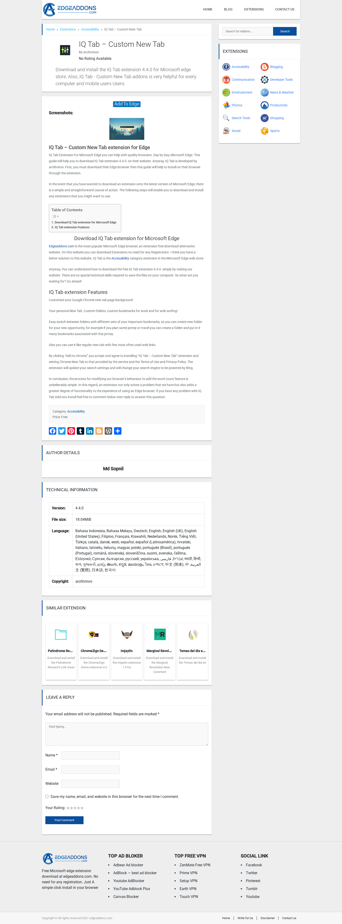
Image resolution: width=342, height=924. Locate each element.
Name (51, 755)
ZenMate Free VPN (195, 865)
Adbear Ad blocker (128, 865)
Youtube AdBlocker (128, 881)
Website (51, 783)
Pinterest (253, 881)
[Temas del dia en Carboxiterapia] (192, 634)
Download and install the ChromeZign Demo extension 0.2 (94, 662)
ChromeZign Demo (94, 651)
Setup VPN (188, 881)
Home (207, 9)
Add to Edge (61, 676)
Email (51, 769)
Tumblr (252, 889)
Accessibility (90, 29)
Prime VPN (188, 873)
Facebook (254, 865)
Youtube (252, 896)
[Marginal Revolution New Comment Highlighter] (160, 634)
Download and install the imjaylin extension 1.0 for (127, 662)
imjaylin (127, 651)
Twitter (251, 873)
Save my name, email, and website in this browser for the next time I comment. (114, 796)
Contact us (284, 9)
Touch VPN (189, 896)
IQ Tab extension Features (72, 227)
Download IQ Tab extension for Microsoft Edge (85, 222)
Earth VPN (188, 889)
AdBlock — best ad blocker (135, 873)
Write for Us (245, 918)
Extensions (254, 9)
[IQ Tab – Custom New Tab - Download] (127, 104)
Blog (228, 9)
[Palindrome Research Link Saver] (61, 634)
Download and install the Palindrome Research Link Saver (61, 662)
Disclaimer (268, 918)
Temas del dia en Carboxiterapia (203, 651)
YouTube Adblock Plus (131, 889)
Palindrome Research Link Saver (72, 651)
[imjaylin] (127, 634)
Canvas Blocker (126, 896)
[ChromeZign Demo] (94, 634)
